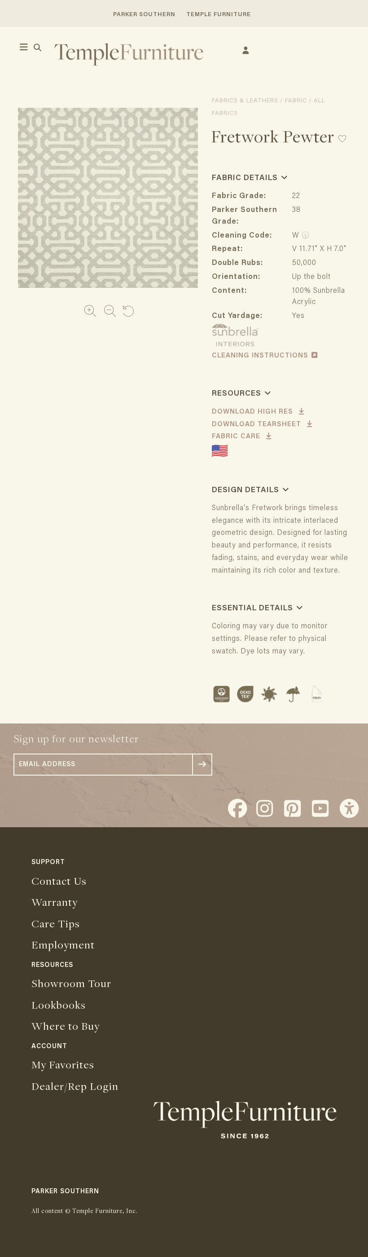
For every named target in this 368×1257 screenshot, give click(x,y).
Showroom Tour (71, 983)
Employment (63, 944)
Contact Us (59, 880)
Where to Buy (65, 1026)
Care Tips (55, 923)
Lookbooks (58, 1004)
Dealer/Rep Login (74, 1086)
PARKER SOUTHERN (144, 15)
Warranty (54, 902)
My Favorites (62, 1064)
